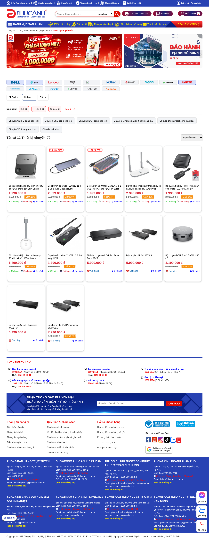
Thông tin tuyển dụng (17, 437)
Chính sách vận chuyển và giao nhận (64, 437)
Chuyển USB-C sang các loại (24, 120)
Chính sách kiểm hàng (57, 452)
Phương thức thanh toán (109, 437)
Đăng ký (185, 3)
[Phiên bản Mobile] (178, 441)
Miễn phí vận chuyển (104, 24)
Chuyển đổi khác (51, 129)
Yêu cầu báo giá (105, 442)
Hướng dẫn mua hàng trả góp (111, 432)
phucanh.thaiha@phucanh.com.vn (79, 512)
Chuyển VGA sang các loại (22, 129)
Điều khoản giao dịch (17, 442)
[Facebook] (148, 441)
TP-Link (37, 109)
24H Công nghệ (134, 3)
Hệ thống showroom (20, 3)
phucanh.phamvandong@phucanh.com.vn (180, 522)
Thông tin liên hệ (15, 432)
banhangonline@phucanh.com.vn (29, 482)
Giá (42, 97)
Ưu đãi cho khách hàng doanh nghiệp (64, 432)
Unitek (28, 97)
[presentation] (8, 51)
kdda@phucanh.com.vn (25, 522)
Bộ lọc (14, 97)
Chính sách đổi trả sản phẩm (60, 447)
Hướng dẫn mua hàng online (110, 427)
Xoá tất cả (70, 109)
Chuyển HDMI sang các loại (93, 120)
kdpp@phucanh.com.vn (171, 479)
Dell (22, 109)
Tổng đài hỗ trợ (112, 3)
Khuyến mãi (66, 3)
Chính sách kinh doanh (58, 427)
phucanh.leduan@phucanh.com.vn (127, 512)
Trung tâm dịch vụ (88, 3)
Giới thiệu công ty (15, 427)
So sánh (39, 201)
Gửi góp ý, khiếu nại (107, 447)
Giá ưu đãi (82, 24)
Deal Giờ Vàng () (188, 24)
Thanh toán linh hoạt (157, 24)
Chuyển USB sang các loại (58, 120)
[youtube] (154, 441)
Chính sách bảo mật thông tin (21, 447)
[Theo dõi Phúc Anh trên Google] (158, 452)
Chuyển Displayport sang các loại (177, 120)
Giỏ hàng (27, 201)
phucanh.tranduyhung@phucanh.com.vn (130, 483)
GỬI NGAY (174, 403)
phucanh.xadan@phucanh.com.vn (79, 476)
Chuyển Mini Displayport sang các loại (133, 120)
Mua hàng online (45, 3)
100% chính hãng (62, 24)
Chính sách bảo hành (57, 442)
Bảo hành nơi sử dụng (131, 24)
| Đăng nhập (195, 3)
